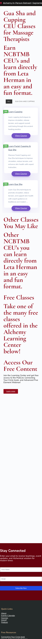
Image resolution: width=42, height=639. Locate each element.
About (3, 613)
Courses (4, 618)
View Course (21, 135)
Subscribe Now (21, 588)
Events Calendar (8, 615)
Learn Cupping (15, 111)
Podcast (4, 622)
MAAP (4, 620)
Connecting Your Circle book (13, 637)
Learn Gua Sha (15, 184)
